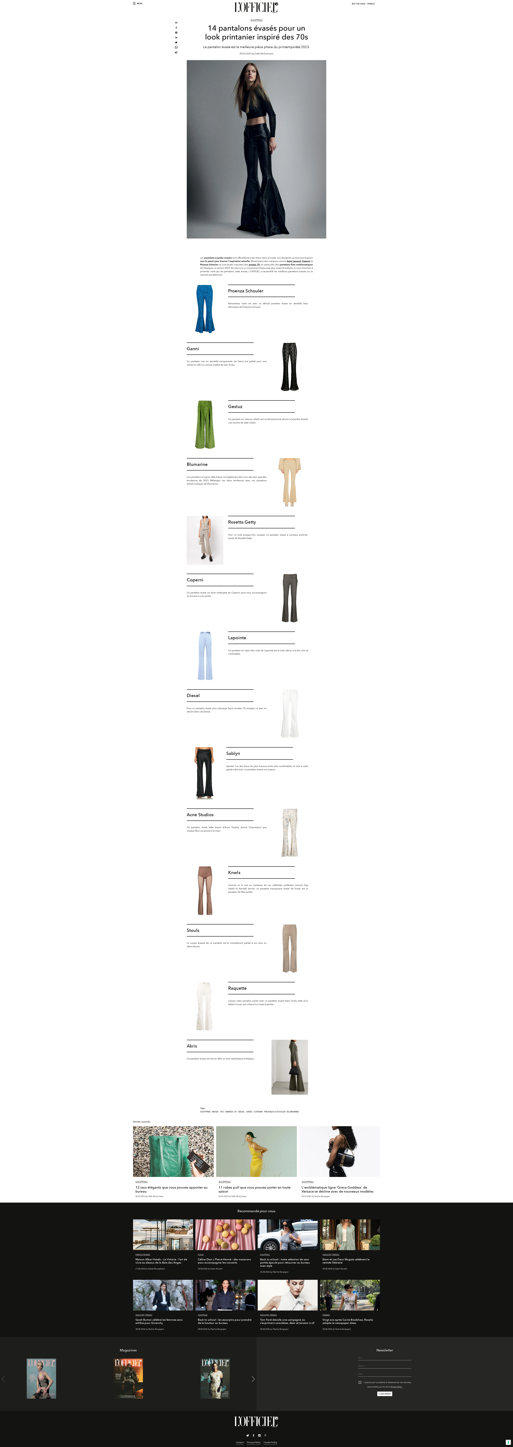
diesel (241, 1112)
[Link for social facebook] (253, 1436)
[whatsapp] (176, 47)
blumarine (293, 1112)
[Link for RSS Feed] (265, 1435)
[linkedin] (176, 37)
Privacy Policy (396, 1387)
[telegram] (176, 52)
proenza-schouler (275, 1112)
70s (222, 1112)
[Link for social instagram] (259, 1436)
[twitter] (176, 42)
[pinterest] (176, 32)
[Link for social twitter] (247, 1436)
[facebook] (176, 28)
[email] (176, 23)
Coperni (306, 261)
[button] (253, 1379)
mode (215, 1112)
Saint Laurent (294, 261)
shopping (205, 1112)
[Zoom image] (205, 309)
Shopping (256, 20)
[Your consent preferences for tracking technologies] (508, 1442)
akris (249, 1112)
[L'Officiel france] (256, 8)
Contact (240, 1442)
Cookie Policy (270, 1442)
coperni (258, 1112)
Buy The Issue (359, 4)
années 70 (231, 1112)
